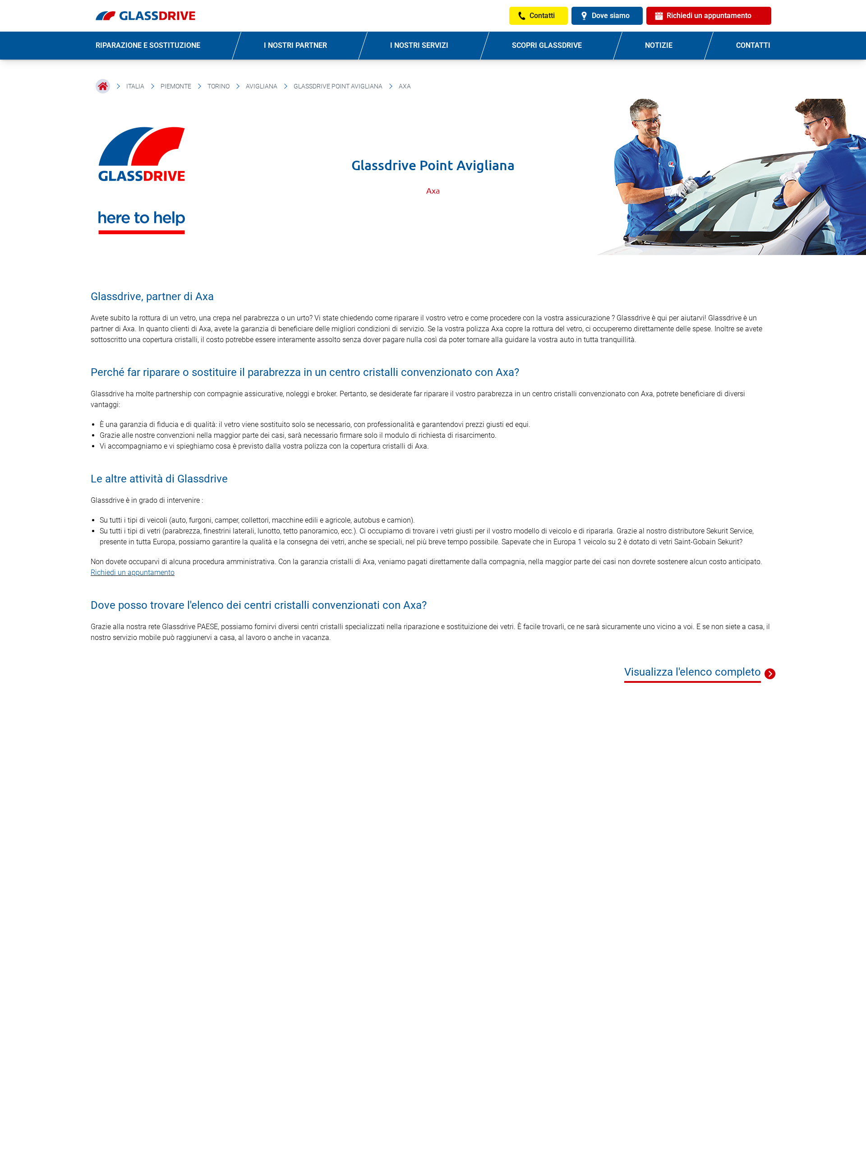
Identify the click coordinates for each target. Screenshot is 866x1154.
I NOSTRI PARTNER (295, 45)
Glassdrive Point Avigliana (338, 86)
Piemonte (176, 86)
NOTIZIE (659, 45)
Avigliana (261, 86)
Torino (218, 86)
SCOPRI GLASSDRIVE (547, 45)
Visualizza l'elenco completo (692, 672)
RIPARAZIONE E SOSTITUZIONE (148, 45)
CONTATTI (753, 45)
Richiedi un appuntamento (133, 572)
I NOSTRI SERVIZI (419, 45)
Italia (135, 86)
